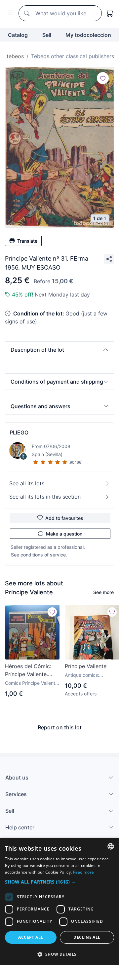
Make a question (64, 534)
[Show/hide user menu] (9, 13)
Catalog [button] (18, 35)
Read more (83, 872)
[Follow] (103, 78)
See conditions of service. (39, 554)
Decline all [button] (86, 937)
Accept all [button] (30, 937)
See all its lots (26, 483)
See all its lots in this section (45, 496)
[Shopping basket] (110, 13)
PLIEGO (19, 432)
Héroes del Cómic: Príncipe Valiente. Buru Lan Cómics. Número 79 (28, 670)
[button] (59, 350)
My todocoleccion (88, 35)
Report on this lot (60, 727)
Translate (27, 241)
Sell (46, 35)
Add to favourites (64, 518)
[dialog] (59, 901)
